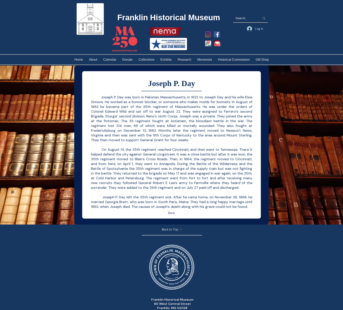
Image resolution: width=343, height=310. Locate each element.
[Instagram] (208, 34)
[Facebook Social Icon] (217, 34)
